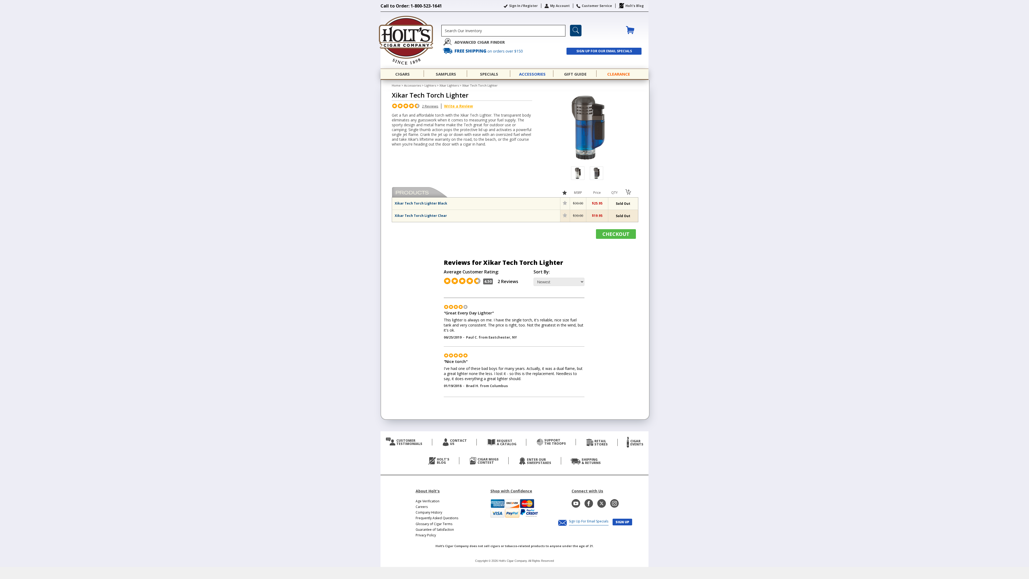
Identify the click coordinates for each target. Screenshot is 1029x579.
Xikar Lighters (449, 85)
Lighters (430, 85)
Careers (422, 506)
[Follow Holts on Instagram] (614, 503)
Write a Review (458, 106)
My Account (560, 5)
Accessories (412, 85)
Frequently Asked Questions (437, 518)
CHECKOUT (615, 234)
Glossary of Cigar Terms (434, 524)
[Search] (575, 30)
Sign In (514, 5)
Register (530, 5)
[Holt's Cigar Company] (411, 40)
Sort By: (542, 272)
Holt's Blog (634, 5)
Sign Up (622, 522)
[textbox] (503, 30)
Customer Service (597, 5)
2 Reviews (430, 106)
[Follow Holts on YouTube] (576, 503)
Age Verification (427, 501)
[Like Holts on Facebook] (588, 503)
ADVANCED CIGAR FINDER (479, 42)
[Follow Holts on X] (601, 503)
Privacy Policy (426, 535)
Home (396, 85)
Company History (429, 512)
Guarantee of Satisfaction (435, 529)
